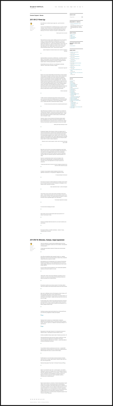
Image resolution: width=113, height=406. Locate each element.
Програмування (72, 92)
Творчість (71, 107)
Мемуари (71, 6)
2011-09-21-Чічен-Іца (37, 19)
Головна (56, 6)
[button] (82, 7)
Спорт (64, 6)
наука (72, 95)
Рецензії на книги (72, 98)
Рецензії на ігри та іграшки (74, 97)
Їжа (70, 87)
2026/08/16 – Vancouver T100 (74, 52)
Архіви (80, 6)
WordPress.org (72, 38)
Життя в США (72, 83)
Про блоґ (75, 6)
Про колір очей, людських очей (74, 58)
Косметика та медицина (73, 88)
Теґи (77, 6)
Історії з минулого (31, 248)
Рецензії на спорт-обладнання (74, 100)
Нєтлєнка (68, 6)
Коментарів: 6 (31, 250)
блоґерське (72, 102)
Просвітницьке (72, 94)
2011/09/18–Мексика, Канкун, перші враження (47, 240)
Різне (71, 101)
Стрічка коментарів (73, 37)
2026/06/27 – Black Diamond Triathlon (75, 65)
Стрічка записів (72, 36)
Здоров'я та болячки (73, 84)
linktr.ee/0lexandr (72, 45)
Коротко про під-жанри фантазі (74, 56)
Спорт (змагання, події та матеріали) (75, 106)
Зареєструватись (72, 34)
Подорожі (34, 248)
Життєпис (71, 82)
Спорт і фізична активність (75, 96)
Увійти (71, 35)
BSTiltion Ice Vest (72, 67)
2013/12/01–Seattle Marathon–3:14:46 (75, 23)
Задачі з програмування (74, 93)
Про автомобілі (72, 90)
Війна (71, 81)
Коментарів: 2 (31, 30)
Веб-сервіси (72, 80)
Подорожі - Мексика (32, 29)
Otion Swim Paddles (73, 60)
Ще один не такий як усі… (37, 6)
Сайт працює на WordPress (45, 402)
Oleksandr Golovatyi (32, 25)
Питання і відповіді (60, 6)
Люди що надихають (74, 103)
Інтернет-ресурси (72, 85)
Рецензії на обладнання (73, 99)
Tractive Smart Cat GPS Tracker (74, 54)
